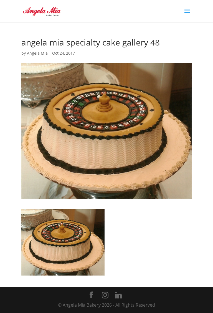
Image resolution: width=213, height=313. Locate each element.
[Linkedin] (118, 295)
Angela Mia (37, 53)
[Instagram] (105, 295)
